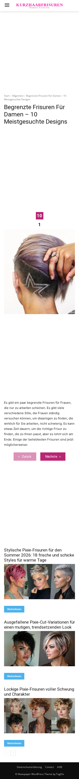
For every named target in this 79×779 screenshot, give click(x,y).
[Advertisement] (39, 55)
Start (7, 95)
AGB (59, 767)
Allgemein (17, 95)
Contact (49, 767)
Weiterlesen (14, 609)
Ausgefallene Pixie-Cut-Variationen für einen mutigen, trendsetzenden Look (39, 625)
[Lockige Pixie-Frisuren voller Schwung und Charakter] (39, 715)
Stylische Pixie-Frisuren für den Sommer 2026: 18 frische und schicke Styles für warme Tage (39, 555)
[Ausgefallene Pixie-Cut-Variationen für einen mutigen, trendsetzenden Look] (39, 648)
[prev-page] (6, 753)
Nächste (51, 456)
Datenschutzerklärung (29, 767)
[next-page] (13, 753)
